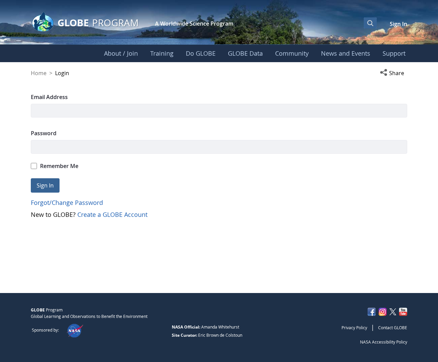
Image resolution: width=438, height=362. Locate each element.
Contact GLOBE (392, 327)
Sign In (398, 24)
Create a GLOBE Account (112, 214)
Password (43, 133)
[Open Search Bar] (370, 22)
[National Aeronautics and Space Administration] (74, 330)
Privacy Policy (354, 327)
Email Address (49, 97)
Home (39, 73)
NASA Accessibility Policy (383, 342)
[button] (393, 73)
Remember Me (59, 166)
